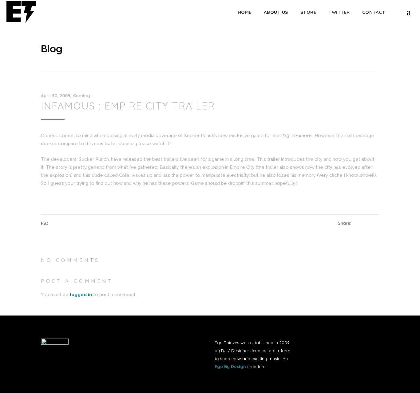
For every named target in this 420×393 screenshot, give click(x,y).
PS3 (45, 223)
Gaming (81, 95)
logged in (81, 294)
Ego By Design (230, 366)
